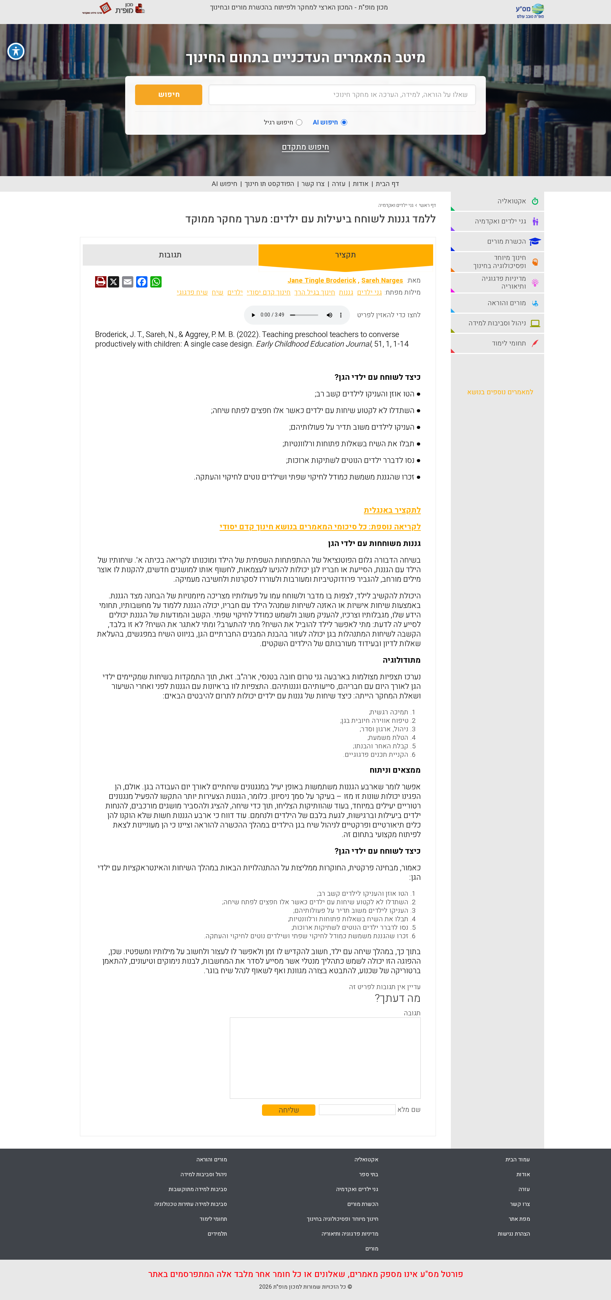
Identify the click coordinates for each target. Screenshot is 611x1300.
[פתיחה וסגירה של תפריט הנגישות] (15, 51)
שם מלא (409, 1110)
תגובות (170, 255)
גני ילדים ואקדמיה (395, 205)
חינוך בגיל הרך (315, 292)
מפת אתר (519, 1219)
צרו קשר (313, 184)
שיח (217, 292)
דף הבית (387, 184)
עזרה (338, 184)
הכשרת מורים (362, 1204)
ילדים (235, 292)
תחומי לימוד (213, 1219)
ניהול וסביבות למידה (204, 1174)
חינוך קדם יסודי (269, 292)
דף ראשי (427, 205)
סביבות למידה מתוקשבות (198, 1189)
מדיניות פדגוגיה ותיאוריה (350, 1234)
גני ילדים (369, 292)
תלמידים (217, 1234)
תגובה (412, 1013)
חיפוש (169, 94)
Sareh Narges (382, 280)
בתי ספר (368, 1174)
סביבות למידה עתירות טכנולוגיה (191, 1204)
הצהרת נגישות (514, 1234)
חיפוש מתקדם (305, 147)
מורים (371, 1248)
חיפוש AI (224, 184)
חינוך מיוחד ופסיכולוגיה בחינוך (342, 1219)
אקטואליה (366, 1159)
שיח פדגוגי (192, 292)
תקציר (345, 255)
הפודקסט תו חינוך (269, 184)
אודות (360, 184)
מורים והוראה (212, 1159)
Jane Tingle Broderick (321, 280)
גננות (346, 292)
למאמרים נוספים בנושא (500, 392)
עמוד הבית (518, 1159)
